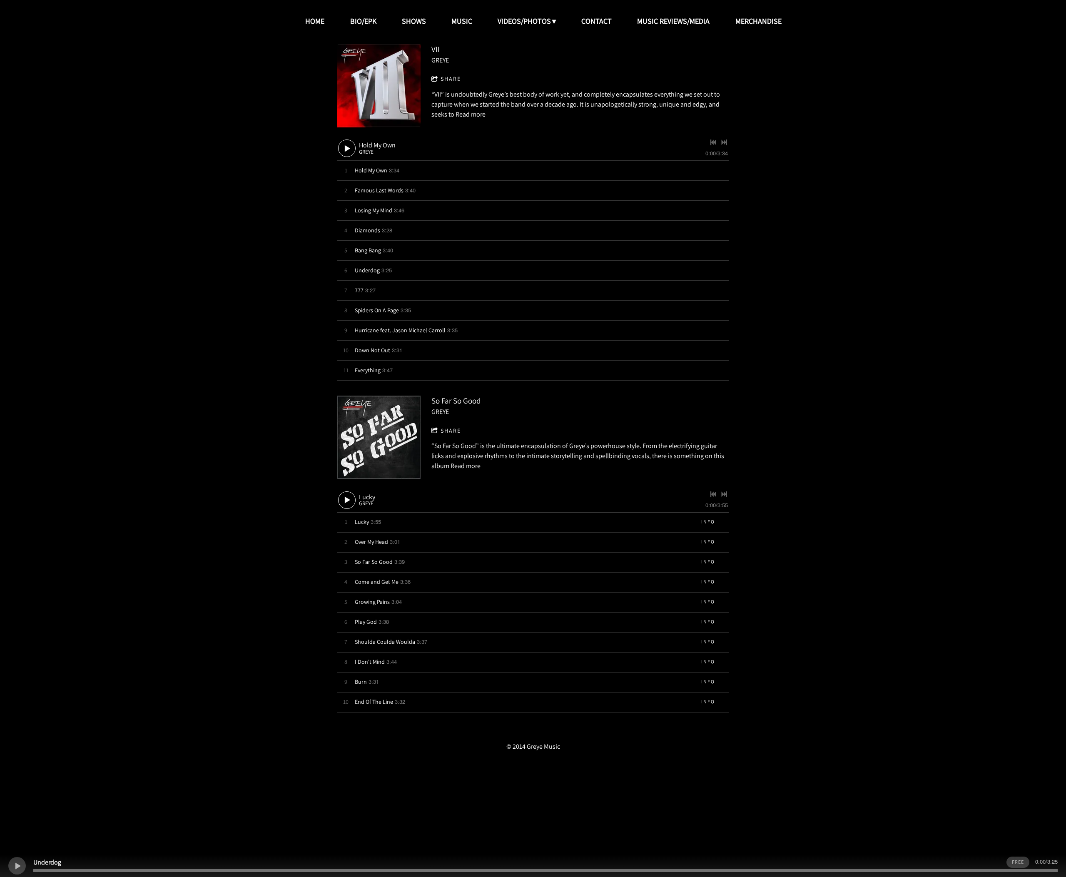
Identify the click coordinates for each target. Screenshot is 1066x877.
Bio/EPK (363, 21)
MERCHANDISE (758, 21)
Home (314, 21)
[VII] (379, 85)
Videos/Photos (524, 21)
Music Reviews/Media (673, 21)
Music (461, 21)
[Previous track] (713, 142)
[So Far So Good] (379, 437)
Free (1018, 862)
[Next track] (724, 142)
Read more (471, 114)
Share (451, 78)
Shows (414, 21)
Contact (596, 21)
